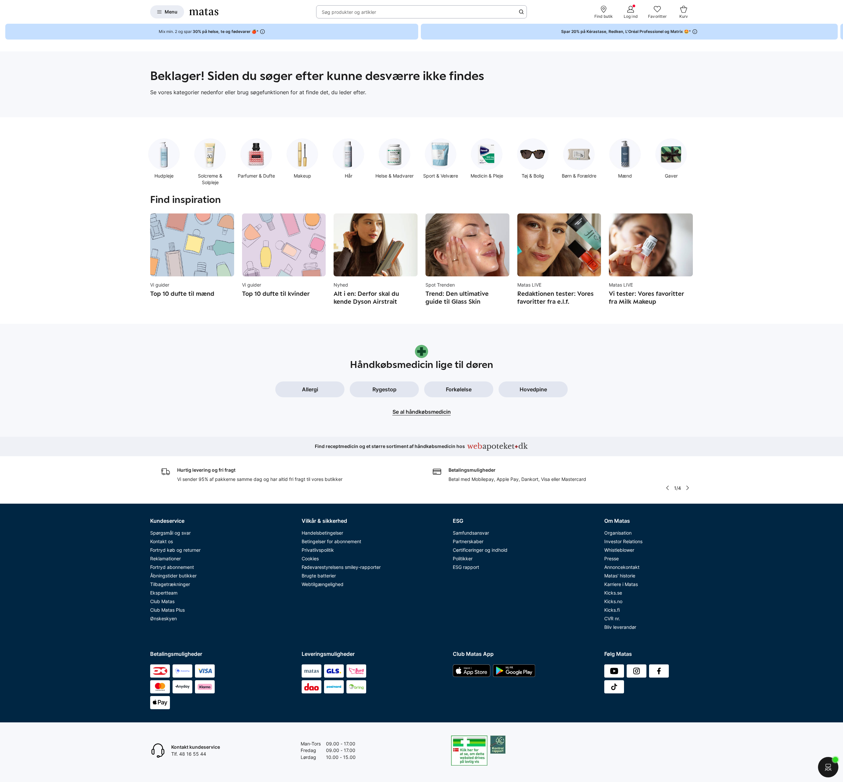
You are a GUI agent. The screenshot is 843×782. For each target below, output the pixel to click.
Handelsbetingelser (322, 533)
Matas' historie (619, 575)
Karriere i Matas (621, 584)
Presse (611, 558)
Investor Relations (623, 541)
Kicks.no (613, 601)
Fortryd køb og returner (175, 550)
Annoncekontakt (621, 567)
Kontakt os (161, 541)
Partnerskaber (468, 541)
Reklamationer (165, 558)
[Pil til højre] (837, 31)
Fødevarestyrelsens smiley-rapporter (341, 567)
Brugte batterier (319, 575)
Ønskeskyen (163, 618)
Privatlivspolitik (318, 550)
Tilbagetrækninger (170, 584)
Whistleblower (619, 550)
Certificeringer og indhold (480, 550)
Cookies (310, 558)
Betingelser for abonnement (331, 541)
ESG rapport (466, 567)
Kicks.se (613, 593)
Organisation (618, 533)
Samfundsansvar (471, 533)
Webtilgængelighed (322, 584)
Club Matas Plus (167, 610)
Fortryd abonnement (172, 567)
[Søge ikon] (521, 12)
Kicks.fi (612, 610)
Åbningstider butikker (173, 575)
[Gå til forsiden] (203, 11)
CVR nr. (612, 618)
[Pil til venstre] (667, 488)
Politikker (463, 558)
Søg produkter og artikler (349, 12)
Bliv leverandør (620, 627)
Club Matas (162, 601)
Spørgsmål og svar (170, 533)
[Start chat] (828, 767)
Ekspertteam (163, 593)
